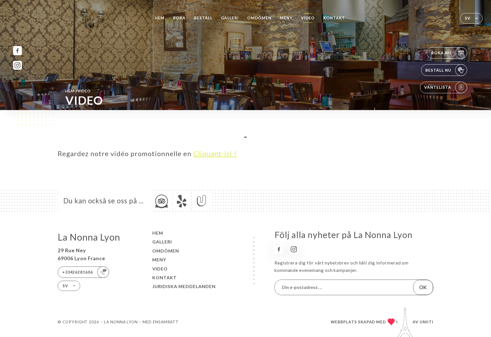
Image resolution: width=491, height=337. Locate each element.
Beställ (203, 18)
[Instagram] (17, 65)
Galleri (230, 18)
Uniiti (426, 322)
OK (423, 287)
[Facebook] (17, 50)
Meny (286, 18)
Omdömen (259, 18)
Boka (179, 18)
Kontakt (334, 18)
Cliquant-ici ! (215, 154)
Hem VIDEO (77, 90)
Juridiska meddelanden (184, 286)
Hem (160, 18)
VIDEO (308, 18)
